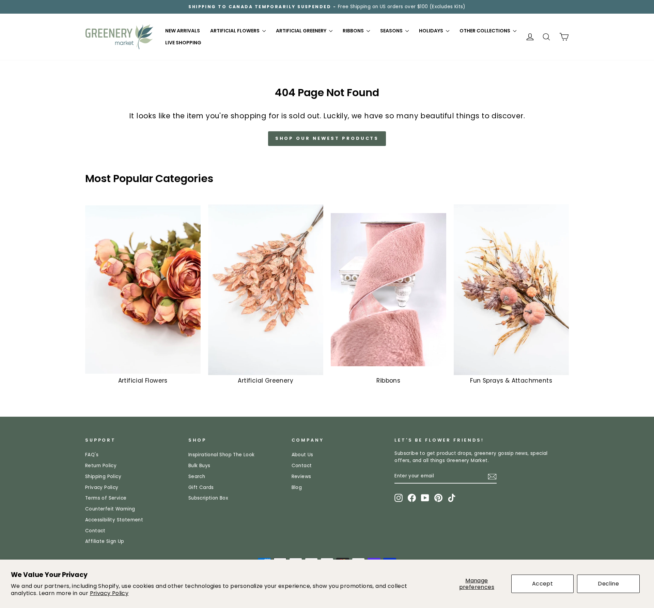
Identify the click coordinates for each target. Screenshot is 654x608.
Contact (95, 531)
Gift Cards (201, 487)
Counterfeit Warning (110, 509)
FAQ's (91, 454)
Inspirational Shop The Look (221, 454)
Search (196, 476)
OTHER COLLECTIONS (485, 30)
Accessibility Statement (114, 520)
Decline (608, 584)
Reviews (301, 476)
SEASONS (392, 30)
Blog (297, 487)
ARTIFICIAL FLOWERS (235, 30)
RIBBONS (354, 30)
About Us (302, 454)
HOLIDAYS (431, 30)
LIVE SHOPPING (183, 42)
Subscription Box (208, 498)
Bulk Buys (199, 465)
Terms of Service (105, 498)
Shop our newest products (327, 138)
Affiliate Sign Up (104, 541)
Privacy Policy (109, 593)
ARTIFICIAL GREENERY (301, 30)
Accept (542, 584)
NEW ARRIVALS (182, 30)
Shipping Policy (103, 476)
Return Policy (100, 465)
